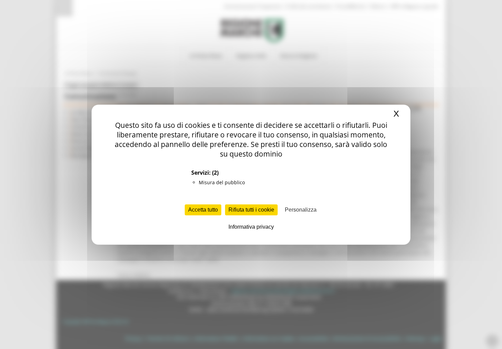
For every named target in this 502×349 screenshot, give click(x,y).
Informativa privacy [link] (251, 227)
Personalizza (301, 210)
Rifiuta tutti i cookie (251, 210)
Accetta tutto (203, 210)
